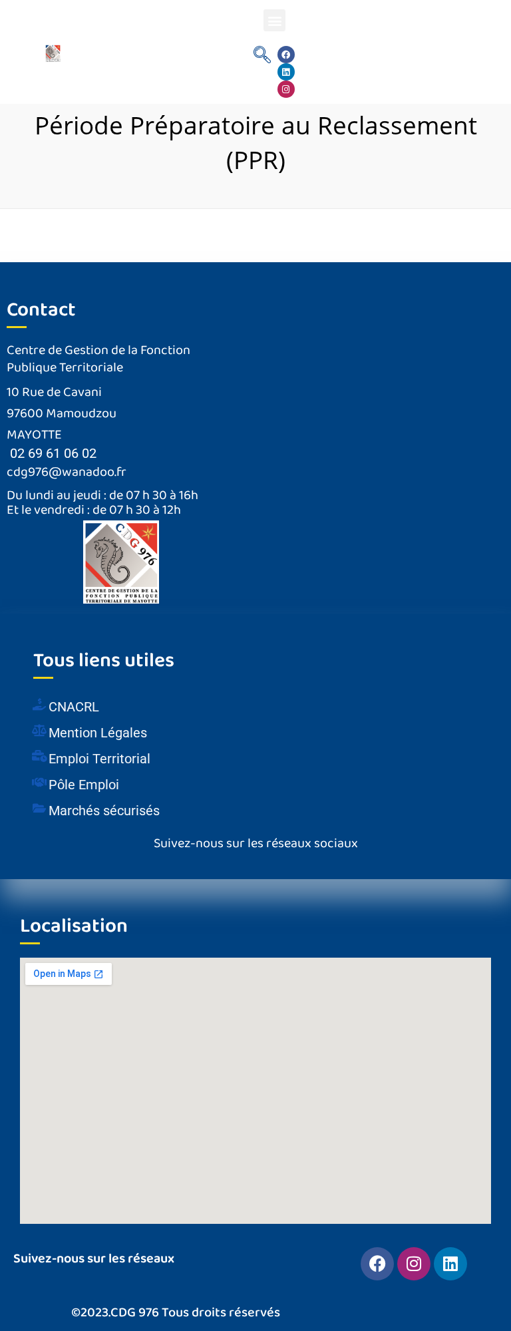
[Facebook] (286, 54)
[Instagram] (286, 89)
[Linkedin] (286, 72)
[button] (274, 20)
